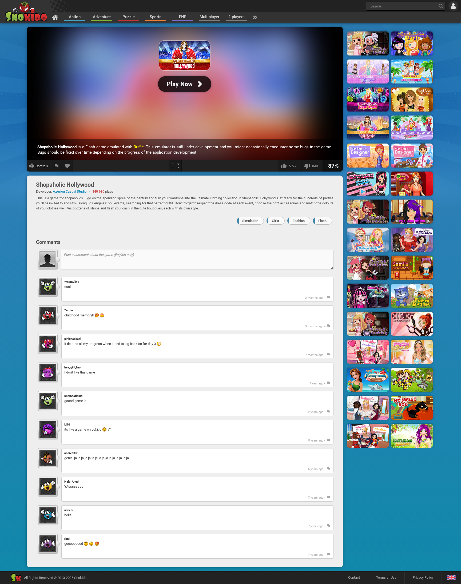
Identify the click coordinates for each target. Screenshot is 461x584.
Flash (322, 221)
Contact (354, 577)
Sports (155, 16)
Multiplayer (209, 16)
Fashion (299, 221)
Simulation (250, 221)
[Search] (441, 6)
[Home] (55, 17)
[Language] (451, 577)
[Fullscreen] (175, 166)
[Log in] (453, 6)
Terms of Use (386, 577)
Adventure (102, 16)
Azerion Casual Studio (69, 191)
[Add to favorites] (67, 166)
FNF (182, 16)
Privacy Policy (423, 577)
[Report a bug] (56, 166)
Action (75, 16)
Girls (275, 221)
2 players (236, 16)
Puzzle (128, 16)
